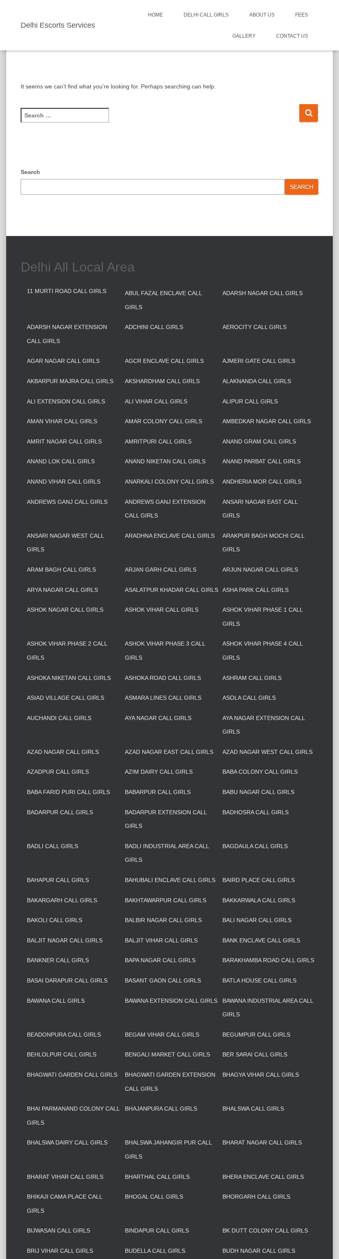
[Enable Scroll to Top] (322, 1242)
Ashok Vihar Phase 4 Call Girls (262, 650)
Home (155, 15)
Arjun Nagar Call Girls (260, 569)
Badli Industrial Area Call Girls (167, 853)
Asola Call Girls (249, 697)
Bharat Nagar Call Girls (262, 1142)
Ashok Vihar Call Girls (161, 609)
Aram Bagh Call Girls (61, 569)
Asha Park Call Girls (255, 590)
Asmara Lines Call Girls (163, 697)
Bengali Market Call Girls (167, 1054)
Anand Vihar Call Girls (63, 481)
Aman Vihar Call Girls (62, 421)
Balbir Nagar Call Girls (163, 920)
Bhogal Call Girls (154, 1196)
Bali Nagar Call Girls (256, 920)
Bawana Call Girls (56, 1000)
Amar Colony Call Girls (163, 421)
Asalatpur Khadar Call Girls (171, 590)
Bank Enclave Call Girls (261, 940)
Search (30, 172)
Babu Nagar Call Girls (258, 792)
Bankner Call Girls (58, 960)
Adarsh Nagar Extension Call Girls (67, 334)
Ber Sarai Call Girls (254, 1054)
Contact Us (292, 36)
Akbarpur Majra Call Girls (70, 381)
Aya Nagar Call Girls (158, 718)
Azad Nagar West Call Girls (267, 752)
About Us (262, 15)
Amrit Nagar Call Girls (64, 441)
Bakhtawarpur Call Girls (165, 900)
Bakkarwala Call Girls (258, 900)
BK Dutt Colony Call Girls (265, 1230)
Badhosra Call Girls (255, 812)
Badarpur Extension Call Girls (166, 819)
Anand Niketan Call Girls (165, 461)
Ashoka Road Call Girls (163, 678)
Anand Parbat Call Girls (261, 461)
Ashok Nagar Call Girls (65, 609)
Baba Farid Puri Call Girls (68, 792)
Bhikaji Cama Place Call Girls (64, 1203)
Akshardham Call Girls (162, 381)
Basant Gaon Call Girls (163, 980)
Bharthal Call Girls (157, 1176)
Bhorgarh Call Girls (256, 1196)
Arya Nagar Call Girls (62, 590)
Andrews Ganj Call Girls (67, 501)
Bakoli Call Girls (54, 920)
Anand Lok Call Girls (61, 461)
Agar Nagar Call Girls (63, 361)
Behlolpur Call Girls (61, 1054)
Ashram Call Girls (252, 678)
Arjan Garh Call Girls (160, 569)
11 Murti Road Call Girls (66, 291)
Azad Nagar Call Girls (63, 752)
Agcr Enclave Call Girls (164, 361)
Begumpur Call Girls (256, 1034)
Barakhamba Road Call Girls (268, 960)
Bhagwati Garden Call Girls (72, 1074)
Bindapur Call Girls (157, 1230)
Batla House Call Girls (259, 980)
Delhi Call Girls (206, 15)
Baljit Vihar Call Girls (161, 940)
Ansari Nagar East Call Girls (260, 508)
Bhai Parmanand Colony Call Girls (73, 1115)
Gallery (243, 36)
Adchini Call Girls (154, 327)
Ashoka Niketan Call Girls (69, 678)
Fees (301, 15)
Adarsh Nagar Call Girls (262, 293)
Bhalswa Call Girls (253, 1108)
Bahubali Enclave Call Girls (170, 880)
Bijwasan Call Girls (58, 1230)
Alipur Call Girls (250, 401)
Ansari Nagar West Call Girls (65, 542)
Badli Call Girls (52, 846)
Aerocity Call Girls (254, 327)
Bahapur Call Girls (58, 880)
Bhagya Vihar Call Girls (260, 1074)
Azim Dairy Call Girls (159, 771)
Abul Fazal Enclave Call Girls (163, 300)
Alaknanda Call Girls (256, 381)
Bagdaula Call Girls (255, 846)
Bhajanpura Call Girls (161, 1108)
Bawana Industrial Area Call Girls (267, 1007)
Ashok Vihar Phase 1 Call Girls (262, 616)
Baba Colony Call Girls (260, 771)
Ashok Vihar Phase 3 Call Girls (165, 650)
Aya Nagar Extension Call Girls (263, 725)
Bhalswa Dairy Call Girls (67, 1142)
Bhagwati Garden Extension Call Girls (170, 1081)
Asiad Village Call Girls (65, 697)
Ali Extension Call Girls (66, 401)
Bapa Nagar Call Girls (160, 960)
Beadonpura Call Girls (64, 1034)
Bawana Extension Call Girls (171, 1000)
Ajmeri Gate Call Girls (258, 361)
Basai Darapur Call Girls (67, 980)
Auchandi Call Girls (59, 718)
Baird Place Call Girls (258, 880)
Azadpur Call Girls (58, 771)
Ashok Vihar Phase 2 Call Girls (67, 650)
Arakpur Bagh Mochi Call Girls (263, 542)
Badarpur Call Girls (60, 812)
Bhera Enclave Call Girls (263, 1176)
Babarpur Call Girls (158, 792)
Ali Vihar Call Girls (156, 401)
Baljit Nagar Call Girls (65, 940)
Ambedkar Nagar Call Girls (266, 421)
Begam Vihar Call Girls (162, 1034)
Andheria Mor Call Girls (261, 481)
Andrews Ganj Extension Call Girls (165, 508)
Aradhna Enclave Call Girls (170, 535)
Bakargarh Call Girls (62, 900)
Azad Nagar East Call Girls (169, 752)
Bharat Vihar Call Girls (65, 1176)
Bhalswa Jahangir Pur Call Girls (168, 1149)
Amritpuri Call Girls (158, 441)
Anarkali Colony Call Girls (169, 481)
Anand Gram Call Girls (259, 441)
